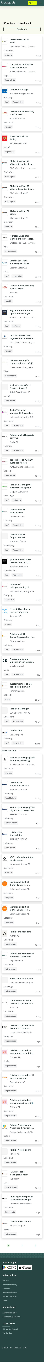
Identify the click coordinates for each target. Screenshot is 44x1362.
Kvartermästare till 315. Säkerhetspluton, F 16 (21, 685)
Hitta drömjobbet (10, 1329)
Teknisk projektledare (20, 931)
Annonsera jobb (9, 1313)
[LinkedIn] (8, 1340)
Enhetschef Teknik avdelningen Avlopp (19, 262)
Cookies (6, 1288)
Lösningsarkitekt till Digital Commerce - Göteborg (19, 908)
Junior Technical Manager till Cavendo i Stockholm (21, 412)
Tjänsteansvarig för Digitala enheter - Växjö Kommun (21, 237)
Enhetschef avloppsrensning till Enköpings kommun (19, 586)
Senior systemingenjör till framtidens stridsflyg (22, 759)
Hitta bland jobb (9, 1296)
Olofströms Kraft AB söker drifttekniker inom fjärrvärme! (21, 163)
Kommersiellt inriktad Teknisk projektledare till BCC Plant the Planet (22, 1002)
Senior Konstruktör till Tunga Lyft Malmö (20, 387)
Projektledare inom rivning (19, 138)
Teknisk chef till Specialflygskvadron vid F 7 (21, 636)
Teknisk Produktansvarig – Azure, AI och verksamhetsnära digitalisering (22, 113)
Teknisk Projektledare (20, 1149)
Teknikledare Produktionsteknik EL (20, 784)
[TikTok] (18, 1340)
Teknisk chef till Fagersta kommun (22, 436)
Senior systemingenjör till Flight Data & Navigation (22, 809)
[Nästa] (35, 1245)
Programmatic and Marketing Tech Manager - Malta (22, 661)
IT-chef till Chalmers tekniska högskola (20, 611)
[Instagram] (3, 1340)
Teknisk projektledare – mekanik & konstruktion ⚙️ (21, 1052)
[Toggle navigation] (41, 3)
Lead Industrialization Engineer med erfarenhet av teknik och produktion (22, 337)
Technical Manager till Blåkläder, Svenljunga (21, 486)
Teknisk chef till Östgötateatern (18, 536)
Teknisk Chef (16, 730)
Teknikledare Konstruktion (16, 834)
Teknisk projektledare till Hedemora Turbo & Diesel (22, 1027)
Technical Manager (19, 89)
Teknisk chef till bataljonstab (17, 511)
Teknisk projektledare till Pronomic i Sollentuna (22, 955)
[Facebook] (13, 1340)
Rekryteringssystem (11, 1317)
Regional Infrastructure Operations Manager (21, 312)
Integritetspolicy (9, 1285)
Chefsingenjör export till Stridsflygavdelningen (21, 1198)
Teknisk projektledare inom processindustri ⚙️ (22, 1101)
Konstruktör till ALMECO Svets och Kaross (21, 66)
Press (4, 1300)
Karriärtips (7, 1333)
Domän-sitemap (9, 1292)
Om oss (5, 1281)
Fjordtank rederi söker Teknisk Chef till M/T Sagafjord (20, 561)
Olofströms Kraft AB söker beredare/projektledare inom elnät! (21, 41)
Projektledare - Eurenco (21, 978)
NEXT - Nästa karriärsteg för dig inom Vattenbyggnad (22, 859)
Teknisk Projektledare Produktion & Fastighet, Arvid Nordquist (21, 1126)
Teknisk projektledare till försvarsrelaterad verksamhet (22, 1077)
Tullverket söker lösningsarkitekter (19, 1173)
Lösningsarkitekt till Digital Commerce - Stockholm (19, 884)
